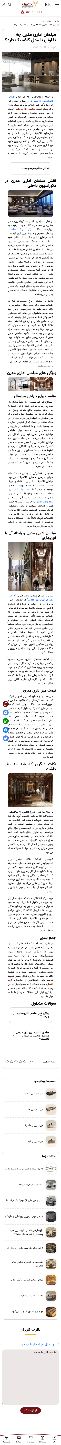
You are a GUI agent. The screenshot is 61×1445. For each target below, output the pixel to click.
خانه (57, 21)
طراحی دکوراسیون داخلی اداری (30, 99)
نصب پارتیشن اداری (18, 490)
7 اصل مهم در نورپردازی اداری (30, 598)
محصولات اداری (44, 502)
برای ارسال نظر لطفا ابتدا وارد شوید (37, 1345)
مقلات (48, 21)
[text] (25, 1062)
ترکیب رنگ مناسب (20, 229)
